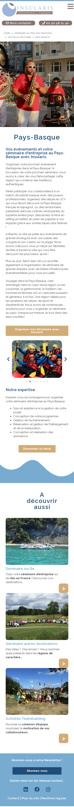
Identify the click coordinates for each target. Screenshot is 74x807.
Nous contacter (20, 23)
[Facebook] (37, 789)
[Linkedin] (26, 789)
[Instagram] (48, 789)
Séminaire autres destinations (32, 644)
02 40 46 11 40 (57, 23)
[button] (70, 6)
